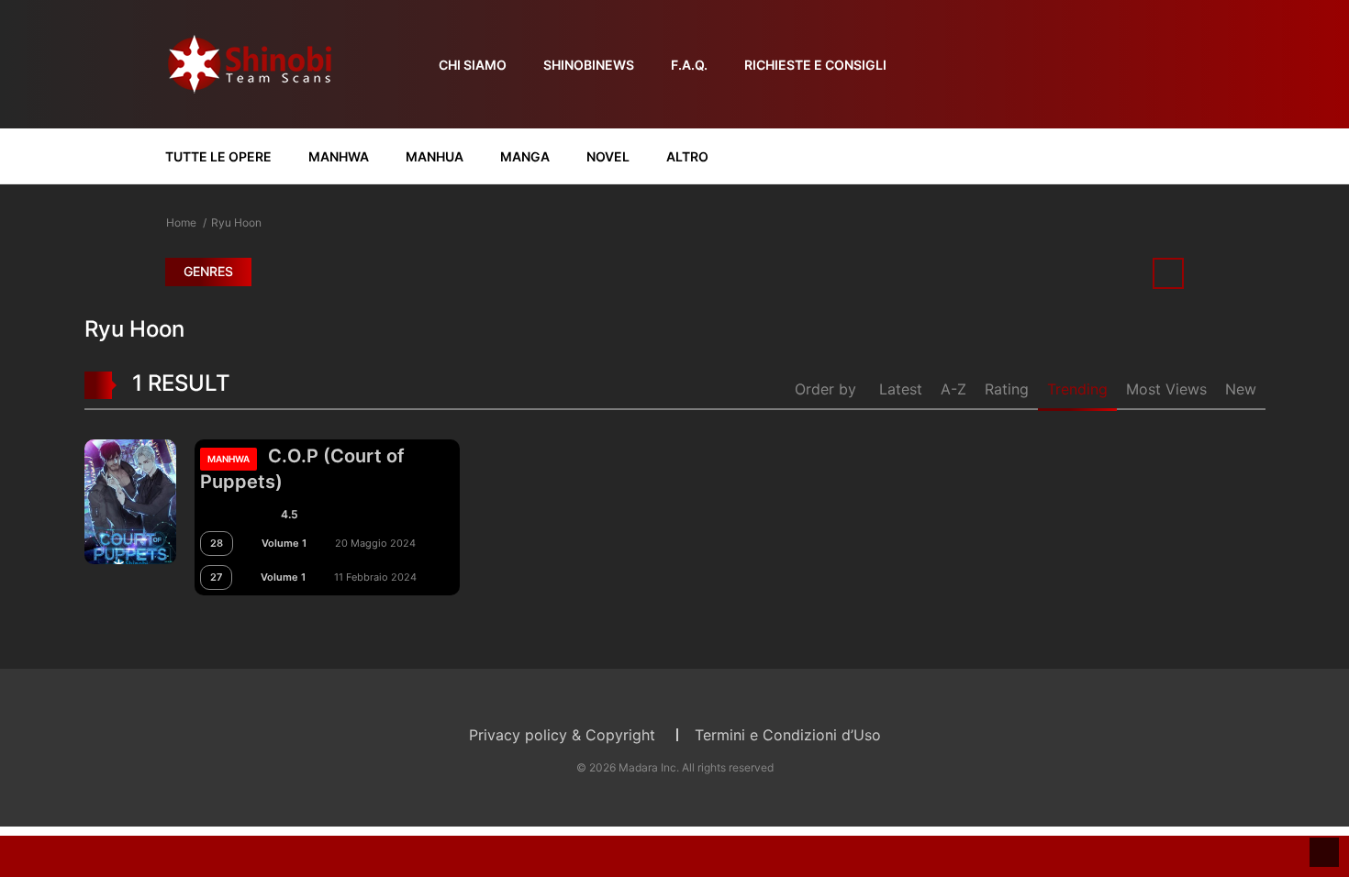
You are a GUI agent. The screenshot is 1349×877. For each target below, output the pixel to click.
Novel (608, 156)
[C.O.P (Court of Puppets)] (130, 500)
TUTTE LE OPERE (218, 156)
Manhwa (338, 156)
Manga (525, 156)
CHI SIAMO (473, 64)
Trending (1077, 389)
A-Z (953, 389)
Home (181, 222)
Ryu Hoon (236, 222)
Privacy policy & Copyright (562, 735)
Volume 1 (284, 543)
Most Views (1166, 389)
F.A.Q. (689, 64)
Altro (687, 156)
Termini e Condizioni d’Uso (788, 735)
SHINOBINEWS (588, 64)
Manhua (434, 156)
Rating (1007, 389)
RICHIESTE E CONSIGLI (815, 64)
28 (216, 543)
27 (216, 577)
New (1240, 389)
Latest (900, 389)
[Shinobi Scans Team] (249, 63)
